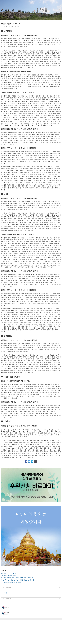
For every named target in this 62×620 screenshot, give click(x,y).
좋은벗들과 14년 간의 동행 (8, 573)
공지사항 (4, 593)
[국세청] (31, 607)
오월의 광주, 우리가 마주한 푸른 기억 (11, 582)
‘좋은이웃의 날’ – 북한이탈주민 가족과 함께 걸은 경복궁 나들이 (18, 580)
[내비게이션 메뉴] (59, 10)
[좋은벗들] (39, 10)
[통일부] (31, 613)
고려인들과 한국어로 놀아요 (8, 575)
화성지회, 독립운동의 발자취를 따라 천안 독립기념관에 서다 (17, 577)
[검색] (59, 587)
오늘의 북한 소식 (15, 26)
